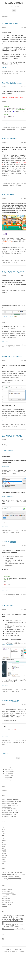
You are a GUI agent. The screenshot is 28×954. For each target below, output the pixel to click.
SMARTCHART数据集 (7, 805)
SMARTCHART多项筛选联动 (14, 878)
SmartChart (12, 951)
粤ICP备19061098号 (19, 951)
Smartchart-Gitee (9, 767)
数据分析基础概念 (8, 195)
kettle (8, 924)
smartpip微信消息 (6, 900)
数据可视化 (18, 740)
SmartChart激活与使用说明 (8, 801)
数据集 (17, 127)
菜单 (14, 10)
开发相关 (4, 853)
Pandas (3, 129)
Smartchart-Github (9, 769)
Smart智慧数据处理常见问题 (12, 436)
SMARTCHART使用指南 (7, 799)
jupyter (8, 926)
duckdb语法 (4, 896)
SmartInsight (8, 780)
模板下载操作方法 (6, 814)
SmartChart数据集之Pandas (12, 83)
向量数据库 (4, 906)
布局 (23, 929)
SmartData (6, 73)
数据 (14, 129)
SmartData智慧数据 (14, 3)
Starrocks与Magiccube (10, 23)
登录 (3, 938)
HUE (16, 926)
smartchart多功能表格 (7, 812)
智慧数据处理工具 (9, 775)
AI (2, 825)
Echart (3, 829)
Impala (3, 833)
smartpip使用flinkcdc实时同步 (9, 895)
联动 (12, 915)
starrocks (18, 71)
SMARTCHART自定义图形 (11, 701)
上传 (11, 691)
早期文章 (5, 754)
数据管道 (18, 530)
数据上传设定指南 (8, 605)
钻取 (18, 926)
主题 (3, 848)
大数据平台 (4, 852)
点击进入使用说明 (8, 450)
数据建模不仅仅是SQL (9, 139)
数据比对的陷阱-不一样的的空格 (13, 272)
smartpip (4, 840)
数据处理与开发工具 (8, 645)
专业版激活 (4, 790)
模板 (3, 863)
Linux (3, 835)
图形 (12, 926)
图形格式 (4, 850)
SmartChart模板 (8, 777)
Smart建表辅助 (8, 779)
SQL (3, 842)
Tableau (4, 846)
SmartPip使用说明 (9, 773)
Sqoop (9, 915)
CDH (3, 827)
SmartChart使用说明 (9, 771)
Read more (5, 67)
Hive (3, 831)
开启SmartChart (5, 816)
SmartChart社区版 (6, 803)
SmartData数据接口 (9, 542)
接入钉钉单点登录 (6, 891)
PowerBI (4, 837)
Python (3, 838)
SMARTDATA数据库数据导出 (12, 356)
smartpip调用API (6, 898)
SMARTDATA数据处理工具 (8, 810)
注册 (3, 940)
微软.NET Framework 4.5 (8, 496)
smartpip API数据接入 (7, 904)
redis (15, 915)
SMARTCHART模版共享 (7, 809)
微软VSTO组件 (5, 466)
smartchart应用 (7, 742)
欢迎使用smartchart (6, 807)
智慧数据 (18, 183)
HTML (4, 915)
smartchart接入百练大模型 (8, 893)
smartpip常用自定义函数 (7, 902)
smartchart (15, 924)
